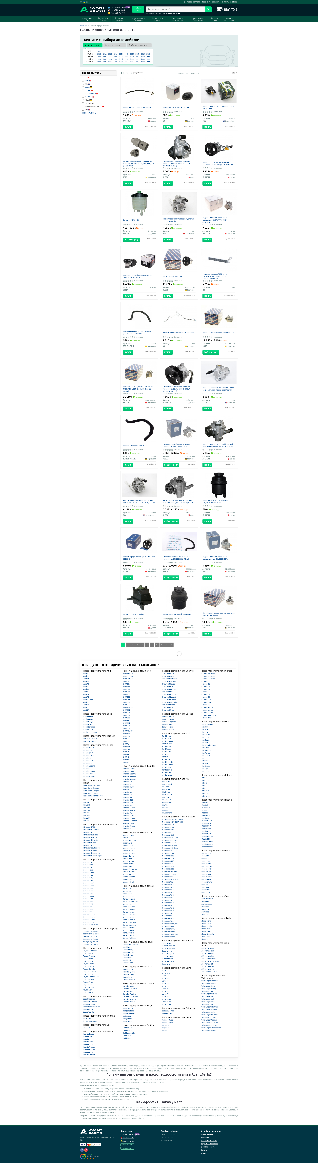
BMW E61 (126, 700)
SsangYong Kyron (90, 936)
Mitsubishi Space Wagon (92, 856)
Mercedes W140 (168, 885)
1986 (132, 62)
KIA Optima (166, 797)
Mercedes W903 (168, 926)
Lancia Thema (89, 1050)
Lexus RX (86, 821)
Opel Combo (206, 858)
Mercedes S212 (168, 869)
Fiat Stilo (204, 763)
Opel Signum (206, 882)
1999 (148, 59)
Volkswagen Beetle (209, 983)
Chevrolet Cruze (168, 684)
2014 (121, 54)
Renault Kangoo (129, 904)
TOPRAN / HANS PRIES (93, 106)
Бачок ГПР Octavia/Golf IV (133, 614)
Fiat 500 (204, 727)
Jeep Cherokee (89, 999)
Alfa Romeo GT (207, 964)
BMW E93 (126, 728)
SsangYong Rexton (90, 942)
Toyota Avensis (89, 956)
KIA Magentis (167, 795)
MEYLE (87, 100)
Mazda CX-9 (206, 829)
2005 (126, 57)
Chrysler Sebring (129, 999)
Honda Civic (88, 750)
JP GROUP (88, 97)
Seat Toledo (206, 914)
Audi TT (86, 710)
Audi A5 (86, 689)
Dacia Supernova (90, 732)
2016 (132, 54)
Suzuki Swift (127, 958)
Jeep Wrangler (89, 1012)
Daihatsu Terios (168, 1013)
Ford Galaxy (166, 754)
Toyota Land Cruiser (91, 977)
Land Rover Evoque (91, 791)
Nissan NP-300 (128, 861)
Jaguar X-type (167, 1023)
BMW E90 (126, 720)
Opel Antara (206, 853)
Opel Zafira (205, 892)
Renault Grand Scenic (131, 902)
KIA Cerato (166, 789)
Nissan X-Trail (128, 882)
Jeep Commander (90, 1002)
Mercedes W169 (168, 890)
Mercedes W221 (168, 913)
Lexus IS (86, 813)
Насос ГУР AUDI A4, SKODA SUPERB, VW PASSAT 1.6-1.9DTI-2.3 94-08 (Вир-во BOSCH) (138, 389)
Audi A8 (86, 697)
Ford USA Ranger (90, 741)
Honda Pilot (88, 769)
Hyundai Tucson (129, 826)
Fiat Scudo (205, 761)
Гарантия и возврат (210, 2)
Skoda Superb (206, 937)
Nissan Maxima (129, 848)
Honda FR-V (87, 758)
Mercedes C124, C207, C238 (172, 822)
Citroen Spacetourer (209, 715)
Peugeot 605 (88, 904)
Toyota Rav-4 (88, 985)
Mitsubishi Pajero (90, 850)
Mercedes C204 (168, 830)
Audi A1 (86, 679)
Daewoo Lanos (168, 719)
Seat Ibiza (205, 909)
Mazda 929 (205, 818)
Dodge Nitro (127, 1021)
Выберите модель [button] (138, 45)
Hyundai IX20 (128, 800)
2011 (104, 54)
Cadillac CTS (127, 1030)
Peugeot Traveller (90, 925)
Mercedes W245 (168, 916)
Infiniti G (204, 783)
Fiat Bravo (205, 732)
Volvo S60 (166, 978)
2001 (105, 57)
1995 (126, 59)
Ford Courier (167, 744)
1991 (105, 59)
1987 (137, 62)
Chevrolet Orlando (169, 702)
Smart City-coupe (130, 972)
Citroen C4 (205, 689)
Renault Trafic (128, 933)
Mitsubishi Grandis (90, 840)
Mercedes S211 (168, 866)
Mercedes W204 (168, 900)
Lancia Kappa (88, 1039)
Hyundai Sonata (129, 818)
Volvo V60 (166, 991)
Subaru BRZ (166, 943)
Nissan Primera (129, 872)
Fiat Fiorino (206, 743)
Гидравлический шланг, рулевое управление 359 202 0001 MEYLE (176, 558)
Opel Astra (205, 856)
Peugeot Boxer (89, 917)
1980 (99, 62)
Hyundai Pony (128, 813)
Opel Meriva (206, 871)
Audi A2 (86, 681)
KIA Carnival (167, 784)
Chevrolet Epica (168, 687)
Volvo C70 (166, 973)
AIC (86, 77)
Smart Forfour (128, 974)
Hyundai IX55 (128, 805)
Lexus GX (86, 810)
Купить (128, 127)
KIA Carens (166, 782)
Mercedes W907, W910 (170, 934)
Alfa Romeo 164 (207, 953)
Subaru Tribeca (168, 961)
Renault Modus (129, 920)
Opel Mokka (206, 874)
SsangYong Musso (90, 939)
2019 (148, 54)
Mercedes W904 (168, 929)
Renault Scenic (129, 928)
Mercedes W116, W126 (170, 879)
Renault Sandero (129, 925)
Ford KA (165, 757)
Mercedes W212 (168, 908)
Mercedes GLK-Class (170, 848)
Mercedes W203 (168, 898)
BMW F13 (126, 744)
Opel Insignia (206, 866)
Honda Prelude (89, 771)
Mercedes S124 (168, 853)
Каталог (204, 1150)
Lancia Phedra (89, 1047)
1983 (116, 62)
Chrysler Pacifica (129, 994)
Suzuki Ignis (127, 947)
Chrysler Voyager (129, 1002)
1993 (116, 59)
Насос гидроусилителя (172, 276)
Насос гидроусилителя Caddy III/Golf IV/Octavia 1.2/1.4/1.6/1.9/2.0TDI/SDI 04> (218, 445)
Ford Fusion (166, 752)
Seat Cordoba (206, 904)
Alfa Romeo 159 (207, 951)
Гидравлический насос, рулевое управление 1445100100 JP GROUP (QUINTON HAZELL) (176, 163)
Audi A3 (86, 684)
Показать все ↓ (89, 113)
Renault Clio (127, 894)
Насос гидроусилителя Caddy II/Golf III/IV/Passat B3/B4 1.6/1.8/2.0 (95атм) (178, 501)
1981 (105, 62)
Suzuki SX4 (127, 960)
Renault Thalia (128, 930)
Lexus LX (86, 818)
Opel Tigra (205, 885)
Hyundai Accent (129, 769)
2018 (143, 54)
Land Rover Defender (91, 785)
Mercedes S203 (168, 858)
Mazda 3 (204, 805)
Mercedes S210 (168, 864)
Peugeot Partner (90, 922)
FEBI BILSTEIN (90, 94)
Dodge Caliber (128, 1011)
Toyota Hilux (88, 974)
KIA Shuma (166, 808)
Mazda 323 (205, 808)
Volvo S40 (166, 976)
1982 (110, 62)
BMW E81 (126, 710)
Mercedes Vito (167, 877)
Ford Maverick (167, 762)
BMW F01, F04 (128, 731)
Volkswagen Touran (209, 1025)
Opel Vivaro (205, 890)
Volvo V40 (166, 986)
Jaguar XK (166, 1030)
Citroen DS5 (206, 705)
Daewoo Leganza (169, 722)
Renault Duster (129, 896)
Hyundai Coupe (129, 771)
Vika (86, 110)
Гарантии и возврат (209, 1144)
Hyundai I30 (127, 795)
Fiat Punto (205, 756)
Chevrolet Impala (169, 694)
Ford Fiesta (166, 746)
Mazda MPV (206, 831)
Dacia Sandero (89, 727)
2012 (110, 54)
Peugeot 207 (88, 867)
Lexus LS (86, 815)
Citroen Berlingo (208, 673)
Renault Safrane (129, 922)
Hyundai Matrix (129, 810)
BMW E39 (126, 692)
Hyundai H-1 (127, 784)
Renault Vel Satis (129, 938)
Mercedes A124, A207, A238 (172, 819)
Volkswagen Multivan (209, 1007)
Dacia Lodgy (88, 722)
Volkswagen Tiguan (209, 1020)
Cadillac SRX (127, 1036)
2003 (116, 57)
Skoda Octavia (207, 929)
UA (86, 2)
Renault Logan (128, 912)
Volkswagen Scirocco (209, 1015)
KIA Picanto (166, 800)
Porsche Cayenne (90, 1021)
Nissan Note (127, 859)
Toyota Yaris (88, 992)
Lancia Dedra (88, 1034)
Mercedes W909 (168, 937)
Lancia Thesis (88, 1052)
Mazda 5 (204, 810)
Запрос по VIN (127, 1148)
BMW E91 (126, 723)
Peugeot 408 (88, 893)
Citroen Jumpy (207, 710)
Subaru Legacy (168, 954)
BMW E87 (126, 715)
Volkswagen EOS (207, 996)
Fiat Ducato (205, 740)
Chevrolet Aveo (168, 676)
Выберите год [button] (91, 45)
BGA (86, 84)
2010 (99, 54)
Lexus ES (86, 805)
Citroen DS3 (206, 700)
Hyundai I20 (127, 792)
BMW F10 (126, 736)
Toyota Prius (88, 982)
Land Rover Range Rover (93, 796)
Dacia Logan (88, 724)
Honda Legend (89, 766)
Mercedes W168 (168, 887)
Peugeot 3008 (88, 873)
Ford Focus (166, 749)
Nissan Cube (128, 838)
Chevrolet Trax (168, 710)
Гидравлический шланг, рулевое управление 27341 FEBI (137, 332)
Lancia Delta (88, 1037)
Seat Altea (205, 901)
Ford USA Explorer (90, 739)
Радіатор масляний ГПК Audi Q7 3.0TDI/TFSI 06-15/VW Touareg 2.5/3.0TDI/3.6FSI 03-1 (215, 276)
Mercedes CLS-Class (170, 840)
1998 (143, 59)
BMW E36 (126, 687)
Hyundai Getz (128, 782)
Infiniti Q (205, 793)
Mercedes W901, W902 (170, 924)
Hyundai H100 (128, 787)
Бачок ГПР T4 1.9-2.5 (131, 220)
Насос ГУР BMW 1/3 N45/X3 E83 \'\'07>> (218, 333)
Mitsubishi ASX (89, 827)
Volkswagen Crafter (209, 994)
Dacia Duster (88, 719)
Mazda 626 (205, 815)
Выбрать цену (131, 240)
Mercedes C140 (168, 827)
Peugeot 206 (88, 865)
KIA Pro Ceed (167, 802)
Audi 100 (86, 673)
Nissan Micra (128, 851)
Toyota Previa (88, 979)
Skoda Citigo (206, 921)
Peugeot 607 (88, 907)
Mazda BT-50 (206, 821)
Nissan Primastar (130, 869)
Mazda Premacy (208, 836)
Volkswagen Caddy (208, 989)
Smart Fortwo (128, 977)
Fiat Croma (205, 735)
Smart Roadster (129, 980)
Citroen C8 (205, 697)
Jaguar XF (166, 1025)
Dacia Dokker (88, 716)
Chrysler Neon (128, 991)
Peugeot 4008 (88, 886)
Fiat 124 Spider (207, 724)
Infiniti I (204, 786)
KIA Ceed (165, 787)
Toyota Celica (88, 966)
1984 (121, 62)
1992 (110, 59)
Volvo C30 (166, 970)
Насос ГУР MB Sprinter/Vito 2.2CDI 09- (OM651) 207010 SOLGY (138, 276)
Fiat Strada (205, 766)
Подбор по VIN (138, 9)
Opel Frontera (207, 864)
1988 (143, 62)
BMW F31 (126, 752)
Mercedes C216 (168, 835)
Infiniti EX (205, 778)
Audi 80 (86, 676)
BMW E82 (126, 713)
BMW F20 (126, 747)
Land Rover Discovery (92, 788)
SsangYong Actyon (90, 931)
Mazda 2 (204, 802)
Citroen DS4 (206, 702)
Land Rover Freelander (92, 793)
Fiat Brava (205, 730)
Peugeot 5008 (88, 896)
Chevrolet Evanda (169, 689)
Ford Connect (167, 741)
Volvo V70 (166, 994)
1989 (148, 62)
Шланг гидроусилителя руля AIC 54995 (178, 333)
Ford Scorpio (167, 770)
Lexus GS (86, 808)
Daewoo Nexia (167, 727)
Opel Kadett (206, 869)
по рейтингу (138, 73)
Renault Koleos (129, 907)
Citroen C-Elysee (208, 679)
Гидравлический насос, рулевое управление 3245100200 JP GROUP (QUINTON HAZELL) (176, 389)
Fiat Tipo (204, 769)
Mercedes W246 (168, 918)
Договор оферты (208, 1147)
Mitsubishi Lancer (90, 845)
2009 (148, 57)
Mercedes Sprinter (169, 871)
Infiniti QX (205, 796)
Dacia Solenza (89, 730)
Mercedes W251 (168, 921)
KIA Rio (165, 805)
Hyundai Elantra (129, 774)
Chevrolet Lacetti (169, 697)
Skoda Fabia (206, 924)
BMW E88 (126, 718)
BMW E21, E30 (128, 676)
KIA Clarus (166, 792)
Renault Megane (129, 917)
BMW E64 (126, 705)
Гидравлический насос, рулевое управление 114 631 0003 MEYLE (176, 445)
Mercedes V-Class (169, 874)
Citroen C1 (205, 681)
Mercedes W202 (168, 895)
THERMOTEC (89, 103)
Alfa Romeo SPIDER (209, 972)
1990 (99, 59)
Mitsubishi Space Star (91, 853)
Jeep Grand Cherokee (91, 1007)
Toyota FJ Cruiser (90, 972)
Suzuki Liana (128, 955)
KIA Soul (165, 810)
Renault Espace (129, 899)
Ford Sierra (166, 772)
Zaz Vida (86, 1027)
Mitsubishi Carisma (91, 830)
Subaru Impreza (168, 948)
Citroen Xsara (206, 718)
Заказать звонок (127, 1145)
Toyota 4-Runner (90, 951)
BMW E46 (126, 694)
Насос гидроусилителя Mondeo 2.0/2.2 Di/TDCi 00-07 (218, 107)
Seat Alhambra (207, 899)
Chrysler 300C (128, 986)
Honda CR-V (88, 753)
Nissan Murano (129, 853)
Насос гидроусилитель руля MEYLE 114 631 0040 (139, 558)
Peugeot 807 (88, 912)
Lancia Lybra (88, 1042)
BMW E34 (126, 684)
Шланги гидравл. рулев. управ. (135, 445)
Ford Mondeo (167, 765)
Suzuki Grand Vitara (130, 945)
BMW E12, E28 (128, 673)
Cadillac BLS (127, 1028)
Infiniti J (204, 788)
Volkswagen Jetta (208, 1002)
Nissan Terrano (129, 877)
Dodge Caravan (129, 1013)
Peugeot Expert (89, 920)
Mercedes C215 (168, 832)
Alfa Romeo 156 (207, 948)
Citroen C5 (205, 692)
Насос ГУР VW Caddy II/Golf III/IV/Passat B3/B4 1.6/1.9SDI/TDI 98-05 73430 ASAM (218, 389)
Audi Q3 (86, 702)
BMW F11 (126, 739)
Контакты (225, 2)
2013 (115, 54)
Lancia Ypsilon (89, 1055)
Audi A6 (86, 692)
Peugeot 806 (88, 909)
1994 (121, 59)
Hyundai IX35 (128, 803)
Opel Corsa (205, 861)
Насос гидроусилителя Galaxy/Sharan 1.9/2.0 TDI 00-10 (178, 220)
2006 (132, 57)
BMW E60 (126, 697)
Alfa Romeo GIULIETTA (210, 961)
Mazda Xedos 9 (207, 847)
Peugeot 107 (88, 862)
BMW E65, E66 (128, 707)
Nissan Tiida (127, 879)
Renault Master (129, 915)
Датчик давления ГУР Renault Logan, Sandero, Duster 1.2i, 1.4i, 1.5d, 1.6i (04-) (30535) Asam (138, 163)
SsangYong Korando (91, 934)
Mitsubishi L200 (89, 843)
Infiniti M (205, 791)
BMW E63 (126, 702)
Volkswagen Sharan (209, 1017)
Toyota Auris (88, 953)
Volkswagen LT (207, 1004)
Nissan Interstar (129, 840)
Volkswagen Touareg (209, 1023)
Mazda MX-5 (206, 834)
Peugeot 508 (88, 899)
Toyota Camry (88, 961)
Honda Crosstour (90, 755)
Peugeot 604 (88, 901)
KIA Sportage (167, 813)
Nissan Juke (127, 843)
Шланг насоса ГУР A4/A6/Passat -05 (137, 107)
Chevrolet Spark (168, 707)
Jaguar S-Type (167, 1020)
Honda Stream (89, 776)
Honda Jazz (87, 763)
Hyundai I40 (127, 797)
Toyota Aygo (88, 959)
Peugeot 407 (88, 891)
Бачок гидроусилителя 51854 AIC (176, 107)
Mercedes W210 (168, 903)
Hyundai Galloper (129, 776)
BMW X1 (126, 754)
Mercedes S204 (168, 861)
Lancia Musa (88, 1044)
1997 (137, 59)
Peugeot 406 (88, 888)
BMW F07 (126, 733)
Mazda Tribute (207, 842)
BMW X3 (126, 757)
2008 (143, 57)
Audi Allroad (88, 700)
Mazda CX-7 (206, 826)
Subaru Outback (168, 956)
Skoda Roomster (208, 934)
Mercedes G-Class (169, 843)
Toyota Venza (88, 987)
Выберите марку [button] (114, 45)
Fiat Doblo (205, 737)
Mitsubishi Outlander (91, 848)
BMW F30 (126, 749)
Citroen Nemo (207, 713)
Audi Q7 (86, 707)
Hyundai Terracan (130, 821)
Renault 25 (127, 891)
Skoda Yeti (205, 939)
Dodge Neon (127, 1019)
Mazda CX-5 (206, 823)
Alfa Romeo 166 (207, 956)
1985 (126, 62)
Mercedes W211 (168, 905)
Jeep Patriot (88, 1009)
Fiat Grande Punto (208, 745)
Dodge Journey (128, 1016)
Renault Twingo (129, 935)
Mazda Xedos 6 (207, 844)
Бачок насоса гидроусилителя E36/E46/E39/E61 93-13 (215, 501)
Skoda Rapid (206, 931)
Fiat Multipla (206, 750)
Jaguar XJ (165, 1028)
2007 (137, 57)
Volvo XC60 (166, 999)
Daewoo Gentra (168, 716)
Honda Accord (88, 748)
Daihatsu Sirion (168, 1011)
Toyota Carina (88, 964)
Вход (235, 2)
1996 (132, 59)
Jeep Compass (89, 1004)
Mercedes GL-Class (169, 845)
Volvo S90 (166, 984)
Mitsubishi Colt (89, 832)
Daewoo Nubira (168, 730)
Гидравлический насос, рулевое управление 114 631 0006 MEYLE (215, 558)
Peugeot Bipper (89, 914)
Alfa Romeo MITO (208, 969)
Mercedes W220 (168, 911)
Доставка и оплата (192, 2)
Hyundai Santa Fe (130, 816)
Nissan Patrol (128, 866)
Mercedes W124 (168, 882)
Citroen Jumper (207, 707)
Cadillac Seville (129, 1033)
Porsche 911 (88, 1018)
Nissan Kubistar (129, 846)
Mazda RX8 (205, 839)
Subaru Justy (167, 951)
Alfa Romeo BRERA (208, 959)
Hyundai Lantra (129, 808)
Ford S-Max (166, 767)
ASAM (87, 81)
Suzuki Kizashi (128, 952)
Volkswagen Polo (208, 1012)
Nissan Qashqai (129, 874)
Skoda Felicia (206, 926)
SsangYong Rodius (90, 944)
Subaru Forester (168, 946)
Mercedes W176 (168, 892)
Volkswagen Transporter (211, 1028)
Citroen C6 (205, 694)
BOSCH (87, 87)
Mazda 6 (204, 813)
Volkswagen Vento (208, 1030)
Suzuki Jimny (128, 950)
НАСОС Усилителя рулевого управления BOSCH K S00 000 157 (218, 614)
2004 (121, 57)
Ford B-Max (166, 736)
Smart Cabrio (128, 969)
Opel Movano (206, 877)
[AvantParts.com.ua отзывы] (89, 1156)
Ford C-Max (166, 739)
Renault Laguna (129, 909)
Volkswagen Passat (209, 1009)
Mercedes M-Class (169, 851)
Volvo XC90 (166, 1004)
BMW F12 (126, 741)
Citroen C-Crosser (208, 676)
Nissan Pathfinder (130, 864)
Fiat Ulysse (205, 771)
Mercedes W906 (168, 931)
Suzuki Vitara (128, 963)
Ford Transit (167, 775)
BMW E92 (126, 726)
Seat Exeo (205, 907)
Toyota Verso (88, 990)
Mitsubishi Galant (90, 837)
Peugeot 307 (88, 878)
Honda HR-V (88, 761)
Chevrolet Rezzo (168, 705)
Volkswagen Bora (208, 986)
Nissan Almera (128, 835)
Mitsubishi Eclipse (90, 835)
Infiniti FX (205, 780)
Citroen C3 (205, 687)
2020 (99, 51)
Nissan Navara (128, 856)
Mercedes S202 (168, 856)
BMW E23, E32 (128, 679)
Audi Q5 (86, 705)
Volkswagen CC (207, 991)
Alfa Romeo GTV (207, 967)
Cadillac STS (127, 1038)
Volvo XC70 (166, 1002)
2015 (126, 54)
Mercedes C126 (168, 825)
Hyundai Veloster (129, 829)
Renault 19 (127, 888)
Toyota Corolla (89, 969)
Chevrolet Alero (168, 673)
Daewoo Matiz (167, 724)
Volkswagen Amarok (209, 981)
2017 (137, 54)
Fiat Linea (205, 748)
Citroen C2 (205, 684)
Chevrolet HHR (168, 692)
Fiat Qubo (205, 758)
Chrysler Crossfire (130, 989)
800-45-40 (118, 7)
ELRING (88, 90)
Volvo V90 (166, 997)
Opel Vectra (206, 887)
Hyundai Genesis (129, 779)
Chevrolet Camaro (169, 679)
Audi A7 (86, 694)
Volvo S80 (166, 981)
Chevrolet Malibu (169, 700)
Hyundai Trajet (128, 823)
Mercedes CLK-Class (170, 838)
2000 (99, 57)
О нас (203, 1153)
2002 (110, 57)
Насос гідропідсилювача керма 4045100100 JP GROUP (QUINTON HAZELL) (218, 163)
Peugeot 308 (88, 880)
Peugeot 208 (88, 870)
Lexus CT (86, 802)
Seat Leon (205, 912)
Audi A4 (86, 687)
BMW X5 (126, 760)
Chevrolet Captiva (169, 681)
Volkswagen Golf (207, 999)
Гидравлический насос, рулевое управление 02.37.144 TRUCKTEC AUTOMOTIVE (215, 220)
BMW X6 (126, 762)
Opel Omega (206, 879)
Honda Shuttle (89, 774)
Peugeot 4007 (88, 883)
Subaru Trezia (167, 959)
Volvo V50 (165, 989)
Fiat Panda (205, 753)
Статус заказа (207, 1134)
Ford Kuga (166, 759)
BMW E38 (126, 689)
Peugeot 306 (88, 875)
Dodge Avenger (129, 1008)
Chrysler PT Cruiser (130, 997)
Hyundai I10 (127, 789)
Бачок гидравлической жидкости (177, 614)
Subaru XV (166, 964)
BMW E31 (126, 681)
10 (166, 645)
